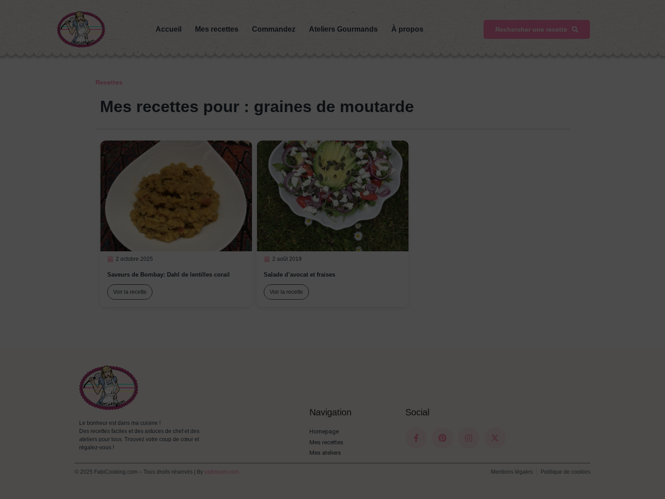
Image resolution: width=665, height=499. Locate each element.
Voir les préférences (613, 473)
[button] (646, 408)
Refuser (537, 473)
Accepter (465, 473)
